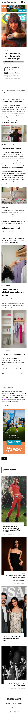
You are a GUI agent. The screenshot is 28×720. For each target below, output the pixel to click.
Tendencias (11, 72)
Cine (4, 634)
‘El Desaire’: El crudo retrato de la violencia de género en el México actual (11, 638)
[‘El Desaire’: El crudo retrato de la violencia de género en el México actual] (14, 611)
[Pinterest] (12, 69)
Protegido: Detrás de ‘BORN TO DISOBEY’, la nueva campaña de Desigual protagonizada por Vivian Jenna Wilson (11, 529)
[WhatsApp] (16, 69)
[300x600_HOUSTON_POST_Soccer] (14, 455)
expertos (6, 399)
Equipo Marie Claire (13, 67)
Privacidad (8, 703)
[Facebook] (5, 69)
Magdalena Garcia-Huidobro (11, 643)
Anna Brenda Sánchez (9, 534)
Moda (6, 50)
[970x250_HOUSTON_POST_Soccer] (14, 11)
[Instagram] (15, 708)
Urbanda (14, 716)
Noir (14, 715)
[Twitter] (9, 69)
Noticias (14, 703)
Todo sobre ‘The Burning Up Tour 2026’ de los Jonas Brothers (15, 685)
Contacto (20, 703)
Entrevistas (22, 573)
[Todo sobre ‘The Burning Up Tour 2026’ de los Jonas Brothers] (14, 665)
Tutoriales (17, 72)
